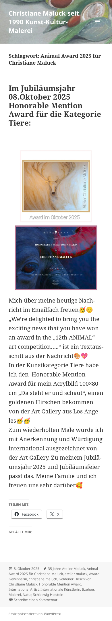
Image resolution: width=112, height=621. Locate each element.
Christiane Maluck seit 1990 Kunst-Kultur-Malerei (44, 22)
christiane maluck (43, 579)
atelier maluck (76, 573)
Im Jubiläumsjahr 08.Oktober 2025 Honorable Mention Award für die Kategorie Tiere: (55, 105)
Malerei (15, 594)
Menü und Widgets (97, 27)
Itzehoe (88, 589)
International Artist (24, 589)
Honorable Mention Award (60, 584)
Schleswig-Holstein (48, 594)
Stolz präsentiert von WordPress (35, 613)
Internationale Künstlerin (60, 589)
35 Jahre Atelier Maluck (66, 568)
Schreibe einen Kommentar (35, 599)
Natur (27, 594)
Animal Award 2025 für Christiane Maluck (53, 571)
